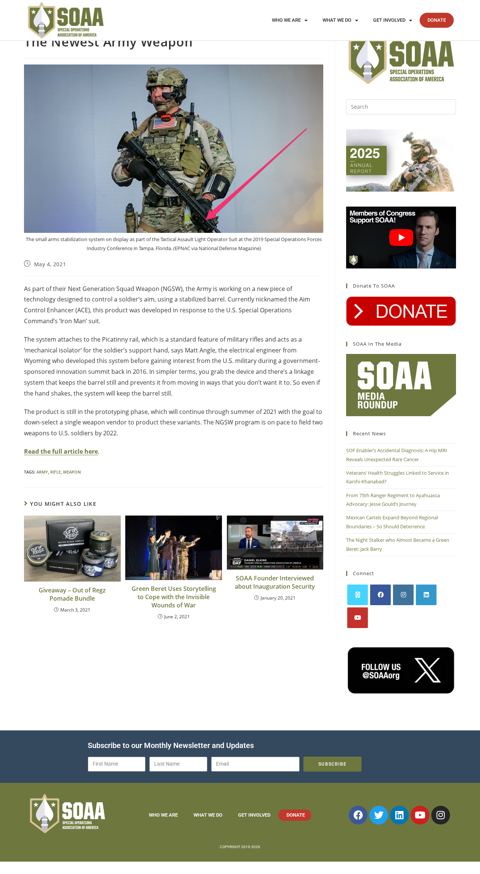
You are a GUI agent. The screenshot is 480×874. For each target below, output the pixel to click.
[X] (357, 595)
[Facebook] (380, 595)
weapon (72, 472)
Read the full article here (61, 451)
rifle (55, 472)
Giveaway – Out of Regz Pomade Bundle (72, 594)
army (42, 472)
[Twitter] (378, 815)
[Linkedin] (399, 815)
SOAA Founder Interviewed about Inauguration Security (275, 582)
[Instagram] (403, 595)
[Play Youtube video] (401, 237)
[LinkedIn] (426, 595)
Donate (437, 20)
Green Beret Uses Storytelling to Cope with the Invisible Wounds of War (174, 597)
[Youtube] (357, 617)
